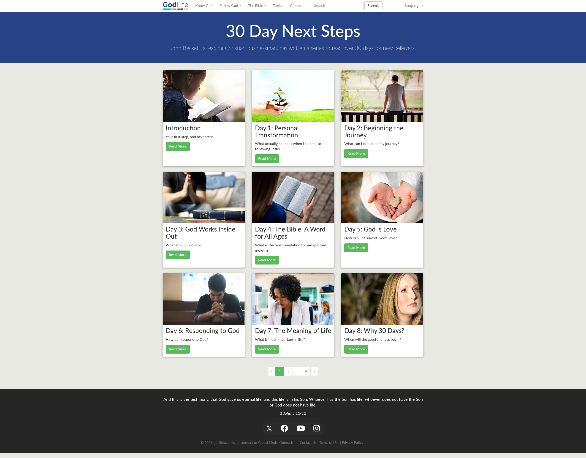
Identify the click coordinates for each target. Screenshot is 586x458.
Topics (278, 6)
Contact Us (308, 442)
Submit (373, 6)
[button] (269, 428)
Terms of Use (329, 442)
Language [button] (413, 6)
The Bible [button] (256, 6)
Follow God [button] (229, 6)
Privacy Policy (352, 442)
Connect (297, 6)
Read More (177, 146)
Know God (204, 6)
